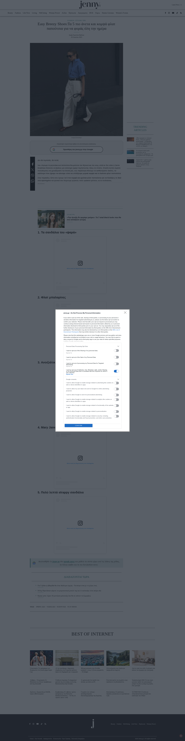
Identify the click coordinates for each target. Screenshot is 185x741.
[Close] (126, 313)
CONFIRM (78, 425)
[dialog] (92, 370)
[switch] (116, 350)
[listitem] (92, 346)
